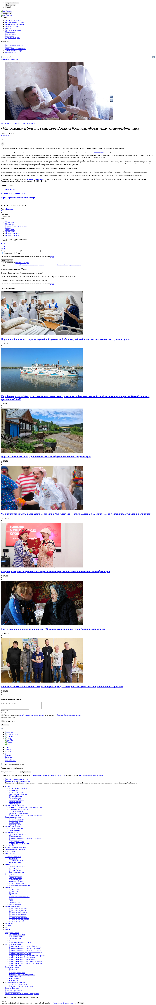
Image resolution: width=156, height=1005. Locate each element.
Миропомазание (15, 976)
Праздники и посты (12, 933)
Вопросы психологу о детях (19, 844)
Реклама (8, 751)
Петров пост (13, 940)
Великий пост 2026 (16, 936)
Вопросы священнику (13, 30)
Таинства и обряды (12, 967)
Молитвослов (10, 32)
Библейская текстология (18, 794)
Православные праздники (14, 805)
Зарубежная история (16, 872)
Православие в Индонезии (19, 920)
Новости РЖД (10, 853)
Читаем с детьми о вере (13, 51)
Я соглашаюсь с (16, 263)
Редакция (9, 209)
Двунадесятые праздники (18, 809)
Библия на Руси (15, 802)
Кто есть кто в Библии (17, 792)
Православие (10, 230)
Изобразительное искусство (19, 897)
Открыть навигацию (12, 3)
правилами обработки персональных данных (49, 775)
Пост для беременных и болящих (21, 942)
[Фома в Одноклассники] (11, 734)
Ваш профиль (10, 5)
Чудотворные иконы (16, 825)
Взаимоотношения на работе (19, 885)
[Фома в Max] (7, 744)
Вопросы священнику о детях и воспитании (25, 838)
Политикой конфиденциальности (69, 265)
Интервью (9, 923)
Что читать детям (15, 840)
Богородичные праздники (18, 813)
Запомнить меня (9, 721)
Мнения (8, 925)
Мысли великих (15, 904)
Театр (11, 900)
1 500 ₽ (3, 246)
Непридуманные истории (14, 22)
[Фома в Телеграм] (9, 736)
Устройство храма (15, 830)
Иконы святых (14, 823)
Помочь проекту (7, 260)
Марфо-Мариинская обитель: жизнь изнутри (18, 198)
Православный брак (16, 883)
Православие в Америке (18, 908)
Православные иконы (13, 817)
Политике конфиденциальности (64, 1003)
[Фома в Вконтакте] (9, 732)
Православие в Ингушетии (19, 918)
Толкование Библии (16, 800)
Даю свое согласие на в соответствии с (42, 265)
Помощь (8, 228)
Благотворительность (27, 123)
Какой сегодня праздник (14, 45)
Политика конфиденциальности (16, 779)
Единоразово (8, 253)
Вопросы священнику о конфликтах (22, 957)
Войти (15, 59)
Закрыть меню (6, 13)
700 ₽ (3, 244)
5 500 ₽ (3, 249)
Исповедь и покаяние (17, 973)
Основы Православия (13, 20)
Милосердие (9, 222)
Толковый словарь (16, 902)
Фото (7, 927)
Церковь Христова (12, 988)
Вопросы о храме (15, 965)
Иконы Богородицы (16, 819)
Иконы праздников (16, 821)
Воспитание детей (11, 832)
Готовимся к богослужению (15, 982)
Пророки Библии (15, 796)
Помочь (9, 11)
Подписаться (26, 772)
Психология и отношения (14, 24)
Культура (8, 887)
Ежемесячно (20, 253)
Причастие (13, 971)
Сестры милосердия (8, 189)
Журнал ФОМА (6, 123)
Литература (13, 891)
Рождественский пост (17, 935)
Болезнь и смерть (15, 876)
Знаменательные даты (17, 866)
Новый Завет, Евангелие (18, 788)
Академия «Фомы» (12, 26)
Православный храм (12, 826)
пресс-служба (98, 152)
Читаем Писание (15, 798)
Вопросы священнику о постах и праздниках (25, 815)
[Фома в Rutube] (8, 742)
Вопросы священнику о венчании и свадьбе (25, 948)
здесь (52, 257)
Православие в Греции (17, 914)
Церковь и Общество (12, 992)
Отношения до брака (16, 881)
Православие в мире (12, 906)
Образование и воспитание (15, 849)
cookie (24, 783)
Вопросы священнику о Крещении (22, 959)
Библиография (14, 804)
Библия (7, 786)
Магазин (8, 749)
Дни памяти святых (16, 811)
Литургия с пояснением (18, 984)
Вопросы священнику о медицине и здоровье (25, 963)
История (8, 864)
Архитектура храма (16, 828)
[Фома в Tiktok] (8, 738)
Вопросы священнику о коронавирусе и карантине (27, 956)
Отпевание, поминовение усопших (22, 975)
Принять (80, 1003)
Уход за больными (15, 878)
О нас (7, 747)
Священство (13, 980)
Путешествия (10, 851)
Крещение (13, 969)
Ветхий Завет (14, 790)
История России (15, 870)
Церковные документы (13, 990)
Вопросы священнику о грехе (20, 954)
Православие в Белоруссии (19, 912)
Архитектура (14, 889)
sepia (9, 135)
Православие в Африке (17, 910)
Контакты (8, 753)
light (2, 135)
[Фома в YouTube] (9, 740)
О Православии (15, 862)
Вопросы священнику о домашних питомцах (25, 952)
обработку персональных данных (31, 265)
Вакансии (8, 757)
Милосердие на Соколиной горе (13, 193)
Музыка (12, 895)
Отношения (9, 845)
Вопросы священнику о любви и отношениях (25, 961)
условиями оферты (22, 263)
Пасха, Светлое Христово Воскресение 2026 (25, 807)
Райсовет (8, 47)
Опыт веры (13, 859)
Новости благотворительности (16, 226)
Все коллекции (10, 52)
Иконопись (13, 893)
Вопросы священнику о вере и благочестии (25, 946)
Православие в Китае (17, 921)
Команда (8, 755)
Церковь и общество (12, 233)
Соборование (14, 978)
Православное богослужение (15, 49)
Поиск (8, 7)
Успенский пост (15, 938)
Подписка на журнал (12, 38)
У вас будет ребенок (16, 842)
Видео (7, 929)
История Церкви (15, 868)
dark (5, 135)
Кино (11, 899)
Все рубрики (9, 36)
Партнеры (8, 759)
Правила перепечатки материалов (17, 781)
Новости (8, 28)
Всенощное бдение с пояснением (21, 986)
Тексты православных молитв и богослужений (22, 994)
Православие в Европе (17, 916)
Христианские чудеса (17, 860)
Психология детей (15, 836)
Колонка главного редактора (15, 847)
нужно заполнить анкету (36, 179)
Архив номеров (10, 761)
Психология (9, 874)
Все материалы (10, 34)
